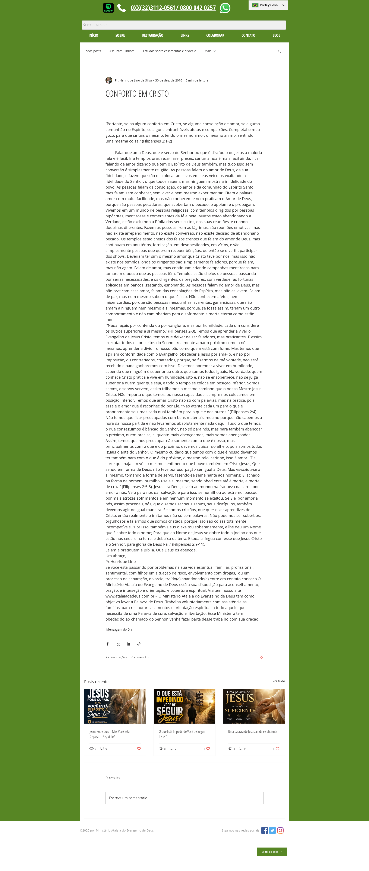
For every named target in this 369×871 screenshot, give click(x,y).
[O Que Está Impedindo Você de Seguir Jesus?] (184, 706)
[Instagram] (280, 830)
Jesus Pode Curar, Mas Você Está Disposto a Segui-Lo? (109, 734)
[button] (120, 35)
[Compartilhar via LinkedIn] (128, 644)
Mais (208, 51)
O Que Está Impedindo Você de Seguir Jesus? (182, 734)
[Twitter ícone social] (272, 830)
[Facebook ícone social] (264, 830)
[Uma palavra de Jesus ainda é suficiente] (254, 706)
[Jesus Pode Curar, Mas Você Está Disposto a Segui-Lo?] (115, 706)
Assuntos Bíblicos (122, 51)
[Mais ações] (261, 80)
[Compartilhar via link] (139, 644)
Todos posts (92, 51)
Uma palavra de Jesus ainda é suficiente (252, 731)
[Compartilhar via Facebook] (107, 644)
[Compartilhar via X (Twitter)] (118, 644)
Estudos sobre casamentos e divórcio (169, 51)
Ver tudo (279, 681)
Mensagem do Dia (119, 629)
